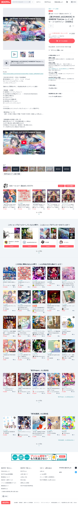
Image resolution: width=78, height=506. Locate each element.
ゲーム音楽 (55, 8)
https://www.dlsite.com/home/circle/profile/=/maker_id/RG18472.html (23, 73)
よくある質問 (43, 474)
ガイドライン (37, 502)
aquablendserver (32, 242)
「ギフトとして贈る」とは (56, 50)
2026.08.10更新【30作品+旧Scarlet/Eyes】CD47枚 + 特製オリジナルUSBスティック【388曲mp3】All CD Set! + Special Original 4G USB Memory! (24, 205)
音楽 (50, 8)
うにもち (66, 242)
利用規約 (21, 502)
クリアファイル (36, 203)
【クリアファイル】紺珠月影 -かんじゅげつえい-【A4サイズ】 (68, 205)
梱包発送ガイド (5, 485)
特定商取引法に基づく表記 (55, 93)
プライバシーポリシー (45, 502)
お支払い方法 (53, 88)
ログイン (38, 2)
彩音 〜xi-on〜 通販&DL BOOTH (21, 186)
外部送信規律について (55, 502)
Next (44, 29)
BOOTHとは (48, 2)
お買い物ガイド (24, 474)
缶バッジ (49, 203)
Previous (4, 29)
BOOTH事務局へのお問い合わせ (47, 480)
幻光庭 (47, 242)
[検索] (29, 2)
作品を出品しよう (59, 2)
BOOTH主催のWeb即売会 (27, 485)
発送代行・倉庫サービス (7, 480)
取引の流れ (52, 85)
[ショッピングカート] (67, 2)
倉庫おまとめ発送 (25, 482)
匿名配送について (5, 477)
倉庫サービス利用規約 (28, 502)
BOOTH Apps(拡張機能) (7, 474)
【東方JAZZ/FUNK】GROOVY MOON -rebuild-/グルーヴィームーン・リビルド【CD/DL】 (9, 205)
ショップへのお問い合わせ (55, 96)
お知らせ (42, 471)
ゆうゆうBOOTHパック (64, 68)
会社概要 (16, 502)
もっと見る (39, 251)
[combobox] (21, 2)
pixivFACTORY (52, 78)
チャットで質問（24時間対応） (47, 477)
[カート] (70, 13)
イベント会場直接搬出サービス (8, 482)
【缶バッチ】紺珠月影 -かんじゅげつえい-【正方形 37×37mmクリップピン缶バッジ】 (53, 205)
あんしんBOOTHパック (53, 68)
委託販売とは (4, 488)
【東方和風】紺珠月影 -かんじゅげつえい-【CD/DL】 (39, 205)
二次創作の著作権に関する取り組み (9, 491)
